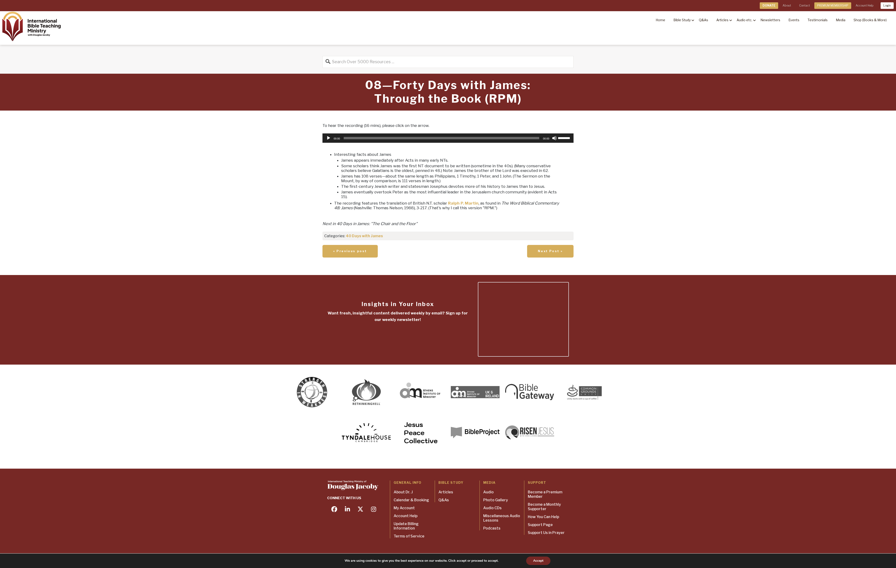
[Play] (328, 138)
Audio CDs (492, 508)
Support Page (540, 525)
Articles (445, 492)
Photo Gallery (495, 500)
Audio (488, 492)
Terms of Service (409, 536)
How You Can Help (543, 517)
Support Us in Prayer (546, 532)
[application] (448, 138)
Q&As (443, 500)
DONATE (769, 5)
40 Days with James (364, 236)
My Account (404, 508)
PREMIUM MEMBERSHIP (832, 5)
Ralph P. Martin (463, 203)
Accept (538, 560)
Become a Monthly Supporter (544, 506)
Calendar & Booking (411, 500)
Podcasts (491, 528)
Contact (804, 5)
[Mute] (554, 138)
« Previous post (350, 251)
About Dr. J (403, 492)
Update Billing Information (406, 526)
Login (887, 5)
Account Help (864, 5)
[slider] (564, 137)
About (787, 5)
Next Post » (550, 251)
